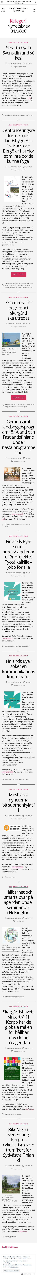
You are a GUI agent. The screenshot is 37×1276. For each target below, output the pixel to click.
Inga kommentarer (20, 67)
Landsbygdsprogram (24, 524)
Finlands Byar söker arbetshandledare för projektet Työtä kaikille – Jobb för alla (18, 554)
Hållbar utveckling (10, 997)
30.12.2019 (28, 816)
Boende (21, 283)
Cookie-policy (14, 1267)
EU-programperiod (11, 524)
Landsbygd (27, 285)
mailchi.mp (29, 1109)
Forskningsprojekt (10, 285)
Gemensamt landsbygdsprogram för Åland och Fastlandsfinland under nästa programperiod (18, 437)
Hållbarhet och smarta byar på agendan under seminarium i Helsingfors (18, 902)
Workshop (29, 115)
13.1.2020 (28, 167)
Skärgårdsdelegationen (27, 404)
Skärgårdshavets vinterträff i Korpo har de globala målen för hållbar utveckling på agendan (18, 1027)
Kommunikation (19, 779)
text (3, 519)
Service (29, 287)
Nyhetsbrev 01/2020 (20, 42)
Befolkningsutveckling (11, 283)
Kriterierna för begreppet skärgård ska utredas (18, 310)
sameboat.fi (22, 1231)
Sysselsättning (24, 646)
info (29, 98)
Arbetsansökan (9, 646)
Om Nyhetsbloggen (10, 1247)
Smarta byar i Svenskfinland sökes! (19, 52)
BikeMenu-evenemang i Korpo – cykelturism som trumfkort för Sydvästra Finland (18, 1144)
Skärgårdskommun (10, 406)
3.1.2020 (28, 323)
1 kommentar (20, 921)
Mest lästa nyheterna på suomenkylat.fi (18, 802)
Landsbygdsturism (10, 1237)
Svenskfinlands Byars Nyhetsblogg (18, 9)
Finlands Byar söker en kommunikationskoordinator (18, 669)
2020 (10, 42)
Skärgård (7, 404)
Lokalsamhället (22, 287)
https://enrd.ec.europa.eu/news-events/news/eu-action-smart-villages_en (11, 949)
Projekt (17, 646)
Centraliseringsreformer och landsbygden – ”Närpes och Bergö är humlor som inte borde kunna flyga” (18, 145)
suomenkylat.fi (17, 514)
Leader (7, 526)
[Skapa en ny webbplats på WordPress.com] (18, 2)
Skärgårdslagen (22, 406)
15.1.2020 (28, 63)
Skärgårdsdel (15, 404)
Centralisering (28, 283)
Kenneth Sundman (15, 63)
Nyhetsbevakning (10, 877)
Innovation (20, 285)
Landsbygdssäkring (11, 287)
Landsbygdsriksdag (11, 115)
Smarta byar (21, 115)
